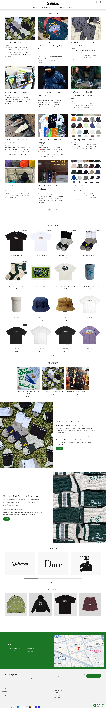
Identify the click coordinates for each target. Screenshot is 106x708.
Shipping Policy (57, 700)
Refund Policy (57, 697)
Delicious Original (46, 7)
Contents (71, 7)
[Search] (96, 2)
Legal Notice (57, 692)
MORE (52, 355)
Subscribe (94, 676)
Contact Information (58, 690)
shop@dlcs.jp (5, 691)
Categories (62, 7)
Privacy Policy (57, 695)
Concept (56, 688)
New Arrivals (36, 7)
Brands (54, 7)
